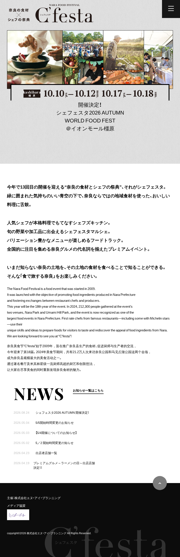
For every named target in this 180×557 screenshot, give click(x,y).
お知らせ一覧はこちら (88, 390)
